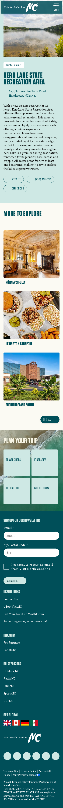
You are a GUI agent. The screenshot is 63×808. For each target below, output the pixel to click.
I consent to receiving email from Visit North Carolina (32, 566)
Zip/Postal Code (15, 545)
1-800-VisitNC (13, 606)
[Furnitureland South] (31, 381)
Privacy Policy (28, 771)
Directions (18, 188)
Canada (16, 723)
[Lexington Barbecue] (31, 319)
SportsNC (10, 693)
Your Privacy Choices (24, 774)
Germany (25, 723)
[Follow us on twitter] (7, 756)
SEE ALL (47, 419)
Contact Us (11, 599)
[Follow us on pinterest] (36, 756)
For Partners (12, 642)
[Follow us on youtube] (46, 756)
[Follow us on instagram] (27, 756)
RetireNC (9, 678)
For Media (10, 650)
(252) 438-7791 (43, 179)
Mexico (34, 723)
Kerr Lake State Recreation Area (32, 109)
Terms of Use (11, 771)
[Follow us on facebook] (17, 756)
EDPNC (8, 701)
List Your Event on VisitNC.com (24, 614)
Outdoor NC (11, 671)
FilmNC (9, 686)
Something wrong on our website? (25, 621)
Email (8, 528)
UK (7, 723)
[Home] (21, 7)
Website (16, 179)
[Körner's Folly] (31, 258)
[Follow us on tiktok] (55, 756)
